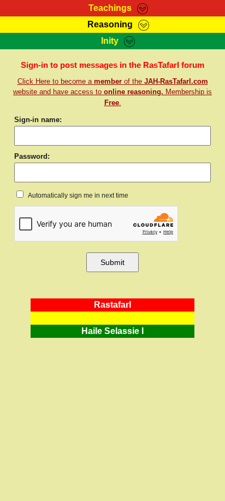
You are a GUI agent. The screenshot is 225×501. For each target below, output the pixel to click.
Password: (32, 156)
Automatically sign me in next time (77, 195)
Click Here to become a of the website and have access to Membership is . (112, 92)
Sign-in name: (38, 120)
